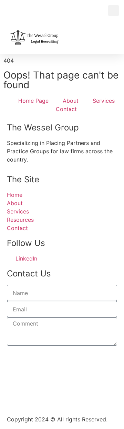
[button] (113, 10)
